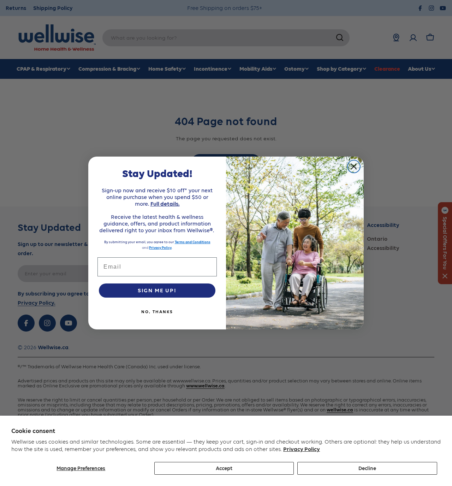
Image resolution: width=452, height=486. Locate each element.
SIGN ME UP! (157, 290)
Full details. (165, 203)
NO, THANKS (157, 311)
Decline (367, 468)
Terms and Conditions (192, 242)
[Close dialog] (353, 166)
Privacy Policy (301, 449)
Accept (224, 468)
